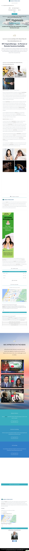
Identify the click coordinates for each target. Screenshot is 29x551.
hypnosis (15, 261)
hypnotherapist (24, 92)
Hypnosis (3, 306)
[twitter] (14, 541)
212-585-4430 (15, 280)
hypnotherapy (8, 101)
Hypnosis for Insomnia (7, 16)
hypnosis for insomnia (22, 107)
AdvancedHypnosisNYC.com (12, 549)
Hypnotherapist (19, 549)
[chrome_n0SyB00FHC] (14, 289)
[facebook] (12, 541)
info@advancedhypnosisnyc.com (8, 5)
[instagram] (16, 541)
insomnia (20, 93)
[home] (8, 199)
